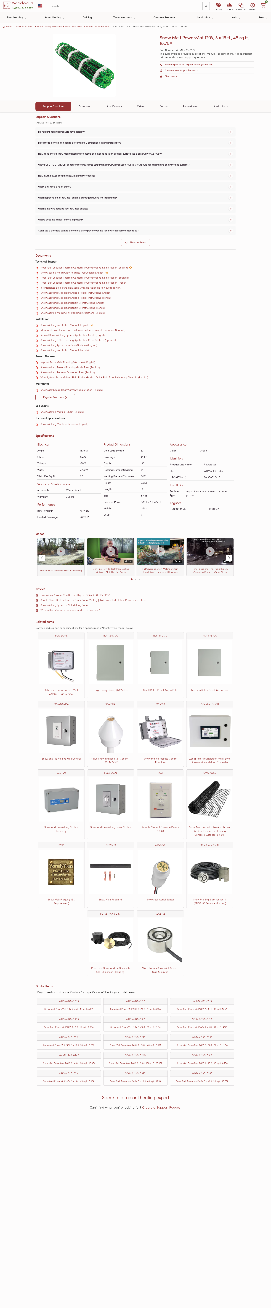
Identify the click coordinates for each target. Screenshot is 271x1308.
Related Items (191, 106)
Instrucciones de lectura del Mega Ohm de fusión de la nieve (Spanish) (80, 287)
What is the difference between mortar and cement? (70, 610)
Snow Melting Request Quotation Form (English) (67, 372)
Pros (261, 17)
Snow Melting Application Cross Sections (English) (68, 345)
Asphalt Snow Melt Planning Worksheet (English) (67, 362)
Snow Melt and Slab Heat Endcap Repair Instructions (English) (75, 292)
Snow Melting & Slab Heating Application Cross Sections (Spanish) (78, 340)
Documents (85, 106)
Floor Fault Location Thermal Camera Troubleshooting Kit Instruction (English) (84, 267)
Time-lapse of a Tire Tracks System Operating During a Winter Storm (210, 570)
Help (234, 17)
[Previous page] (42, 558)
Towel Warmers (123, 17)
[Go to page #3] (139, 579)
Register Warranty (53, 397)
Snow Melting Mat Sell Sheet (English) (62, 411)
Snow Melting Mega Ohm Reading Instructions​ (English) (72, 272)
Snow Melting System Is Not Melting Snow (64, 605)
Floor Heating (15, 17)
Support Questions (53, 106)
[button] (241, 6)
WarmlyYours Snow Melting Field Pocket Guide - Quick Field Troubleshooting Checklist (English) (94, 377)
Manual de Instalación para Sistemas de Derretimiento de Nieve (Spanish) (82, 330)
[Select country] (41, 6)
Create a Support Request (161, 1107)
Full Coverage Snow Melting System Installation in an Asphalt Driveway (160, 570)
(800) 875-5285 (24, 7)
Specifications (114, 106)
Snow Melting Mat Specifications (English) (64, 424)
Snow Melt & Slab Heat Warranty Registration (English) (71, 389)
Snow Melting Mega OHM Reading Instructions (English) (72, 312)
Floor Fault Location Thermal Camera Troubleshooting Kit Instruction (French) (83, 282)
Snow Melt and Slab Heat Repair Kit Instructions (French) (72, 307)
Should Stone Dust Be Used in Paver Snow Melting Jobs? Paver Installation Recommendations (93, 600)
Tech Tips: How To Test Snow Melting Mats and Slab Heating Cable (110, 570)
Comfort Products (165, 17)
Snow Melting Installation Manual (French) (64, 350)
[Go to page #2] (135, 579)
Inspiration (204, 17)
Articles (164, 106)
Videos (141, 106)
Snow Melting (53, 17)
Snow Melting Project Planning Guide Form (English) (70, 367)
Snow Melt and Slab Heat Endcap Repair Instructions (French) (75, 297)
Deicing (88, 17)
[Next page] (229, 558)
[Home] (7, 6)
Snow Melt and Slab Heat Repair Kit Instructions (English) (72, 302)
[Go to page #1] (132, 579)
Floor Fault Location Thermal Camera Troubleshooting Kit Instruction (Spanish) (84, 277)
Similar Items (220, 106)
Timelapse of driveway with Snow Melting (61, 570)
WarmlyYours (22, 3)
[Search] (206, 6)
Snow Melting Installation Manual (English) (64, 325)
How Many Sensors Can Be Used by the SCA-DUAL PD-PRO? (75, 595)
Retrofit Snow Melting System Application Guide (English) (72, 335)
